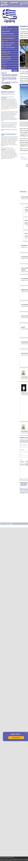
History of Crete (5, 31)
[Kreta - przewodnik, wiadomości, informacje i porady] (10, 16)
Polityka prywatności (23, 524)
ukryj (26, 732)
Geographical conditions (8, 33)
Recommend (5, 61)
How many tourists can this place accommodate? (7, 97)
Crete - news (5, 27)
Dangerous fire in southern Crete (7, 93)
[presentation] (22, 462)
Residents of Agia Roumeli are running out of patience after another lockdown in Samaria (9, 134)
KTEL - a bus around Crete (8, 47)
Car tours (4, 49)
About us (4, 63)
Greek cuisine (5, 54)
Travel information (6, 59)
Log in (3, 68)
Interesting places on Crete (8, 36)
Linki (13, 524)
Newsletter (4, 66)
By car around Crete (7, 45)
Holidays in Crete (6, 52)
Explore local (5, 40)
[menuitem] (22, 462)
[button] (21, 464)
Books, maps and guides (8, 43)
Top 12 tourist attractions (8, 38)
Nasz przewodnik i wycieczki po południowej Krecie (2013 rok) (10, 75)
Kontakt (16, 524)
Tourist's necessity (6, 29)
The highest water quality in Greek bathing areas (9, 130)
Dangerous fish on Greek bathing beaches (9, 122)
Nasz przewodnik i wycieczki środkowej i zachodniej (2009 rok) (9, 79)
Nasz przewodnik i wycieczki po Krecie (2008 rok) (10, 82)
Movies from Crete (6, 56)
